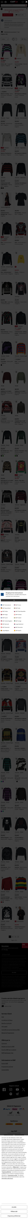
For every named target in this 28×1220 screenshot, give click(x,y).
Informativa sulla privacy (7, 1178)
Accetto (14, 1207)
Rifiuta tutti (14, 1211)
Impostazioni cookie (12, 1175)
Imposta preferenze (14, 1216)
